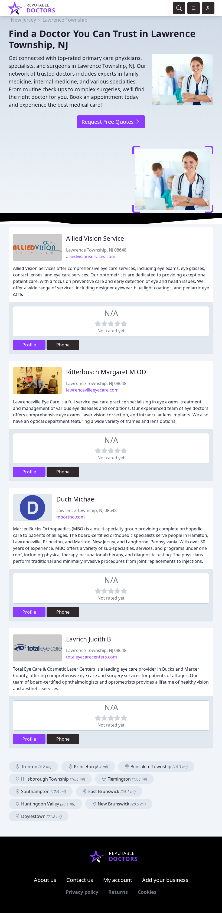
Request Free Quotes (108, 121)
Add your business (165, 880)
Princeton (90, 767)
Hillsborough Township (52, 779)
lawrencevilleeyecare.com (92, 390)
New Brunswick (121, 804)
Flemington (126, 779)
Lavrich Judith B (88, 639)
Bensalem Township (158, 767)
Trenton (35, 767)
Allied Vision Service (95, 238)
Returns (118, 892)
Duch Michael (76, 499)
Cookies (147, 892)
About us (45, 880)
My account (117, 880)
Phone (63, 345)
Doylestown (41, 816)
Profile (29, 345)
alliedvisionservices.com (90, 256)
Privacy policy (82, 892)
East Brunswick (111, 791)
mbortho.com (70, 517)
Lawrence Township (65, 19)
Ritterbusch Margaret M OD (106, 372)
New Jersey (23, 19)
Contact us (79, 880)
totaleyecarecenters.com (91, 657)
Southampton (43, 791)
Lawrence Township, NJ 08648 (96, 250)
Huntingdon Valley (47, 804)
